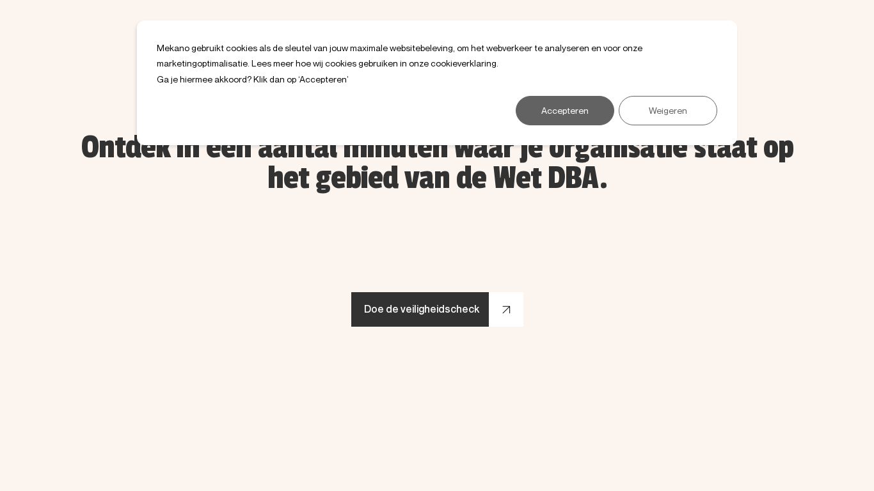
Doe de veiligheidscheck (421, 308)
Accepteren (565, 110)
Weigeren (668, 110)
